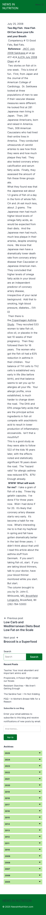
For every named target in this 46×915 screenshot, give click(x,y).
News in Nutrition (17, 900)
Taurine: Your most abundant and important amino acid (21, 671)
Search (7, 651)
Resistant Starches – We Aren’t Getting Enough (19, 687)
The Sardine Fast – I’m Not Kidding (22, 694)
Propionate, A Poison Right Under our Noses (21, 679)
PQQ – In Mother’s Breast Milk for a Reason (22, 700)
